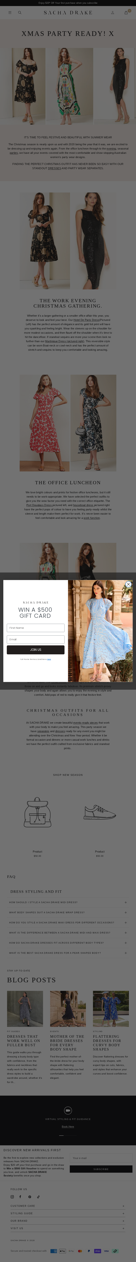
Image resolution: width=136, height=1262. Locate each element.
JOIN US (35, 650)
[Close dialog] (128, 584)
